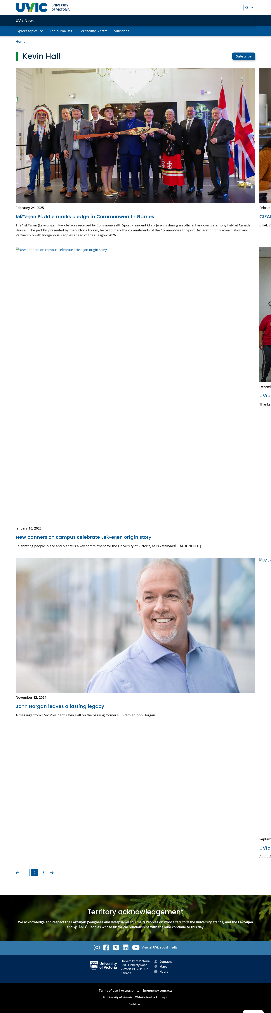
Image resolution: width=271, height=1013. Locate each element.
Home (20, 41)
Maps (163, 967)
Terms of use (108, 990)
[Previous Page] (17, 872)
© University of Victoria (118, 997)
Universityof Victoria (60, 7)
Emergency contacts (157, 990)
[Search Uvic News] (249, 7)
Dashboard (136, 1004)
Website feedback (146, 997)
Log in (164, 997)
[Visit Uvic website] (32, 7)
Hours (163, 972)
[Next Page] (51, 872)
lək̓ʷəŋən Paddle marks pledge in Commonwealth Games (85, 216)
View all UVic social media (159, 947)
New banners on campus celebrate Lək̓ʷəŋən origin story (83, 537)
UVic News (25, 20)
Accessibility (130, 990)
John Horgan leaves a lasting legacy (60, 706)
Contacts (165, 962)
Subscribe (243, 56)
